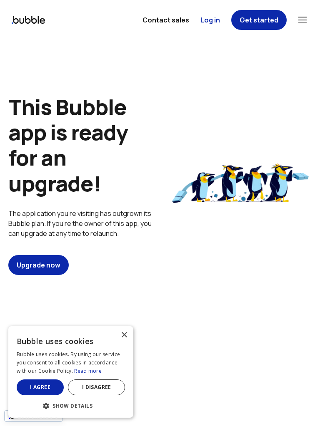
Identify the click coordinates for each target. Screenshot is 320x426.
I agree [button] (40, 387)
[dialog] (70, 372)
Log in (210, 20)
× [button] (124, 335)
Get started (259, 20)
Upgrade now (38, 265)
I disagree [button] (96, 387)
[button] (71, 405)
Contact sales (165, 20)
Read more (88, 370)
